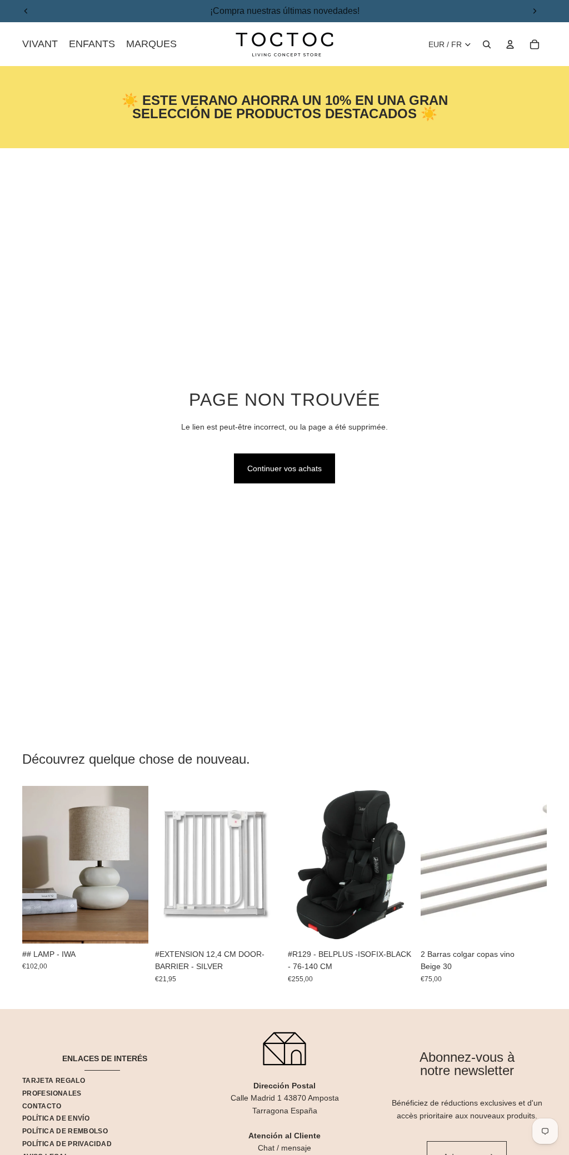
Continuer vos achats (284, 468)
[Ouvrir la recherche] (487, 44)
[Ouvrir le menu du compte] (510, 44)
